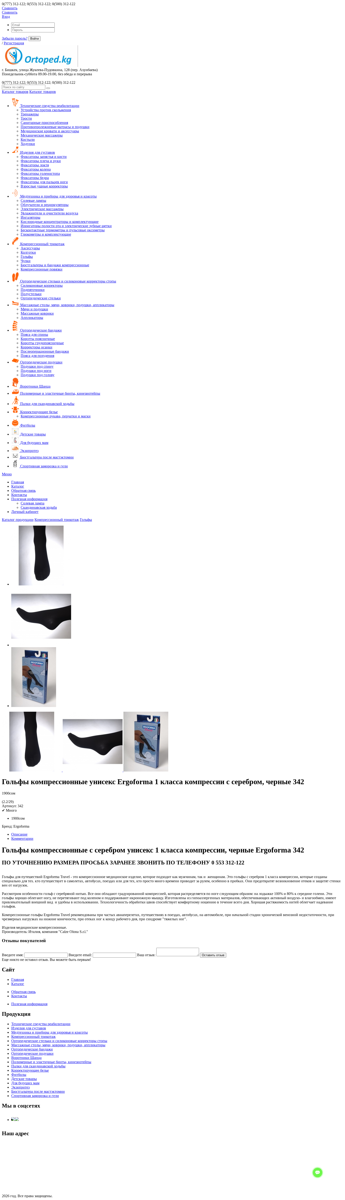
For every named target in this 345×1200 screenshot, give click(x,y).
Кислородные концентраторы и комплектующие (60, 222)
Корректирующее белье (38, 412)
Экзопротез (28, 451)
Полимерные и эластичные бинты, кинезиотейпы (59, 393)
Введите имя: (12, 955)
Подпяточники (33, 290)
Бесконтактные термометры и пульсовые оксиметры (63, 230)
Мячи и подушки (34, 309)
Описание (19, 834)
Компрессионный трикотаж (42, 244)
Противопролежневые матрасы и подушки (55, 127)
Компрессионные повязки (41, 269)
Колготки (28, 252)
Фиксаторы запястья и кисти (44, 157)
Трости (26, 118)
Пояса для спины (34, 334)
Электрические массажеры (42, 209)
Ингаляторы (30, 217)
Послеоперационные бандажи (45, 351)
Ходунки (28, 144)
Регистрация (14, 43)
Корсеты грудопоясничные (42, 343)
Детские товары (32, 434)
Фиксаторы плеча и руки (41, 161)
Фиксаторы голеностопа (40, 174)
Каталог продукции (18, 520)
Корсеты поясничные (38, 339)
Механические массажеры (42, 135)
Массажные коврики (37, 313)
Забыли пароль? (14, 38)
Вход (6, 17)
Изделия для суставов (37, 152)
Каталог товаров (15, 92)
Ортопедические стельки (41, 298)
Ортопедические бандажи (40, 330)
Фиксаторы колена (36, 169)
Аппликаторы (32, 318)
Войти (34, 38)
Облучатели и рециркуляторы (45, 205)
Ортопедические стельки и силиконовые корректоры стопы (67, 281)
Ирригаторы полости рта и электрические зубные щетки (66, 226)
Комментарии (22, 839)
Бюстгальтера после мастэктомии (46, 457)
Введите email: (80, 955)
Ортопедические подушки (40, 362)
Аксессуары (30, 248)
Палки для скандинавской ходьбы (46, 404)
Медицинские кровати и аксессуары (50, 131)
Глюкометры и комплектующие (46, 234)
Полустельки (31, 294)
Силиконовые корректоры (42, 285)
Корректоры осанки (36, 347)
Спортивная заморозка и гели (43, 466)
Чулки (26, 261)
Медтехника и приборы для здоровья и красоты (58, 196)
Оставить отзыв (213, 955)
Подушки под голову (37, 375)
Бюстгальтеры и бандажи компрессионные (55, 265)
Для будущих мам (33, 443)
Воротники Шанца (34, 386)
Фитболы (27, 425)
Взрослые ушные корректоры (44, 186)
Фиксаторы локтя (35, 165)
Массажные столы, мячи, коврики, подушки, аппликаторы (66, 305)
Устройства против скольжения (46, 110)
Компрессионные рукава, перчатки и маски (56, 416)
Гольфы (27, 257)
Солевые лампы (33, 201)
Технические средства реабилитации (49, 106)
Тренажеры (30, 114)
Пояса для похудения (37, 356)
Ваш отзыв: (146, 955)
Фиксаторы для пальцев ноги (44, 182)
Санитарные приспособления (44, 123)
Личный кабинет (24, 512)
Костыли (28, 139)
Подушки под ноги (36, 371)
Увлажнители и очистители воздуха (49, 213)
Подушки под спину (37, 366)
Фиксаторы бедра (35, 178)
